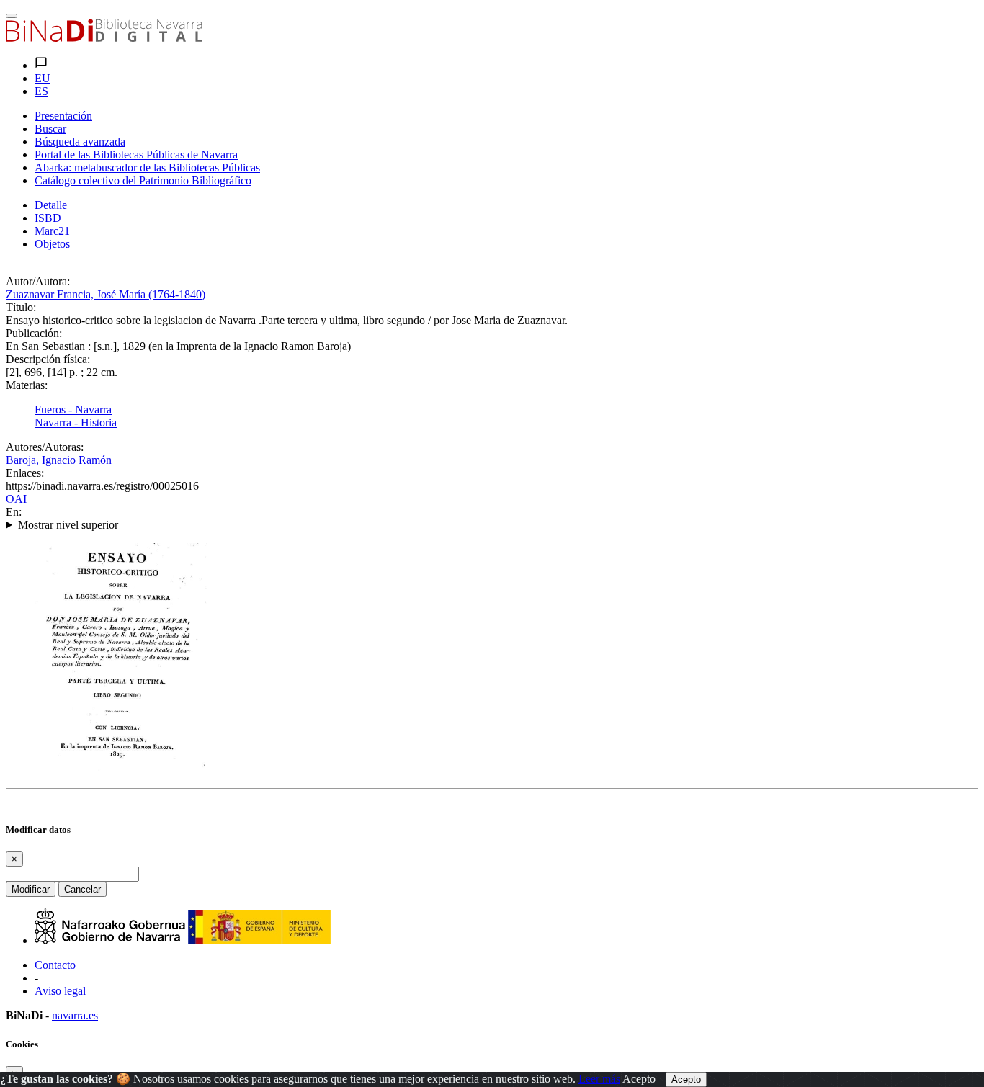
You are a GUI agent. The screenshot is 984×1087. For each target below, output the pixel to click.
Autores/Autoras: (45, 447)
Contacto (55, 965)
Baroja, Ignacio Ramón (59, 460)
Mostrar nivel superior (68, 525)
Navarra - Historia (76, 422)
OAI (16, 499)
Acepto (639, 1079)
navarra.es (75, 1015)
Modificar (31, 889)
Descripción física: (48, 359)
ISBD (48, 218)
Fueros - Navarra (73, 409)
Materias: (27, 385)
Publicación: (34, 333)
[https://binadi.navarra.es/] (104, 38)
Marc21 (52, 231)
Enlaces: (25, 473)
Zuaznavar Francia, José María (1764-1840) (105, 294)
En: (14, 512)
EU (42, 78)
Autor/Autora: (38, 281)
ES (41, 91)
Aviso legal (60, 991)
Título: (21, 307)
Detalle (51, 205)
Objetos (52, 244)
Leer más (599, 1079)
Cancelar (82, 889)
